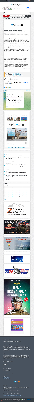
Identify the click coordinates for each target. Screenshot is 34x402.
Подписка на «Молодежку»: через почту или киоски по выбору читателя (17, 147)
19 (12, 194)
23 (26, 194)
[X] (8, 87)
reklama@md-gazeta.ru (6, 378)
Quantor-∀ (18, 399)
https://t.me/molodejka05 (16, 73)
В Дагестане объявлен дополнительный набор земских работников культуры (16, 169)
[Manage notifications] (1, 400)
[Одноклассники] (6, 87)
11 (8, 192)
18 (8, 194)
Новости (24, 34)
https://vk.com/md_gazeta (14, 76)
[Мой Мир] (7, 87)
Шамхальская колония (17, 79)
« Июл (5, 199)
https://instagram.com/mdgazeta (17, 74)
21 (19, 194)
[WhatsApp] (9, 87)
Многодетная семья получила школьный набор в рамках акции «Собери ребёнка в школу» (17, 158)
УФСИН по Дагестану (11, 79)
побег (7, 79)
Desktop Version (15, 400)
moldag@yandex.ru (6, 377)
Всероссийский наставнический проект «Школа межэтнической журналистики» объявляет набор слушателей (16, 172)
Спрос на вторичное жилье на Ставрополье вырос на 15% (15, 155)
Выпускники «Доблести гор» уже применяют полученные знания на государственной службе (16, 176)
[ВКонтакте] (4, 87)
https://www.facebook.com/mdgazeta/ (17, 75)
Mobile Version (19, 400)
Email (29, 35)
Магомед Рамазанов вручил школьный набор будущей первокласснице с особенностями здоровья (17, 161)
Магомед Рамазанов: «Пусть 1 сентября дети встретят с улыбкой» (16, 164)
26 (12, 196)
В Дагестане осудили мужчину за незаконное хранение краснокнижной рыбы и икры (17, 179)
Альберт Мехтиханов (11, 34)
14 (19, 192)
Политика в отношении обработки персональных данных (12, 395)
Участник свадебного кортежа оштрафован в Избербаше (15, 166)
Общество (26, 34)
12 (12, 192)
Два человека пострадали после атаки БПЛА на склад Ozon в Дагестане (22, 15)
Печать (26, 35)
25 (8, 196)
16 (26, 192)
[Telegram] (10, 87)
